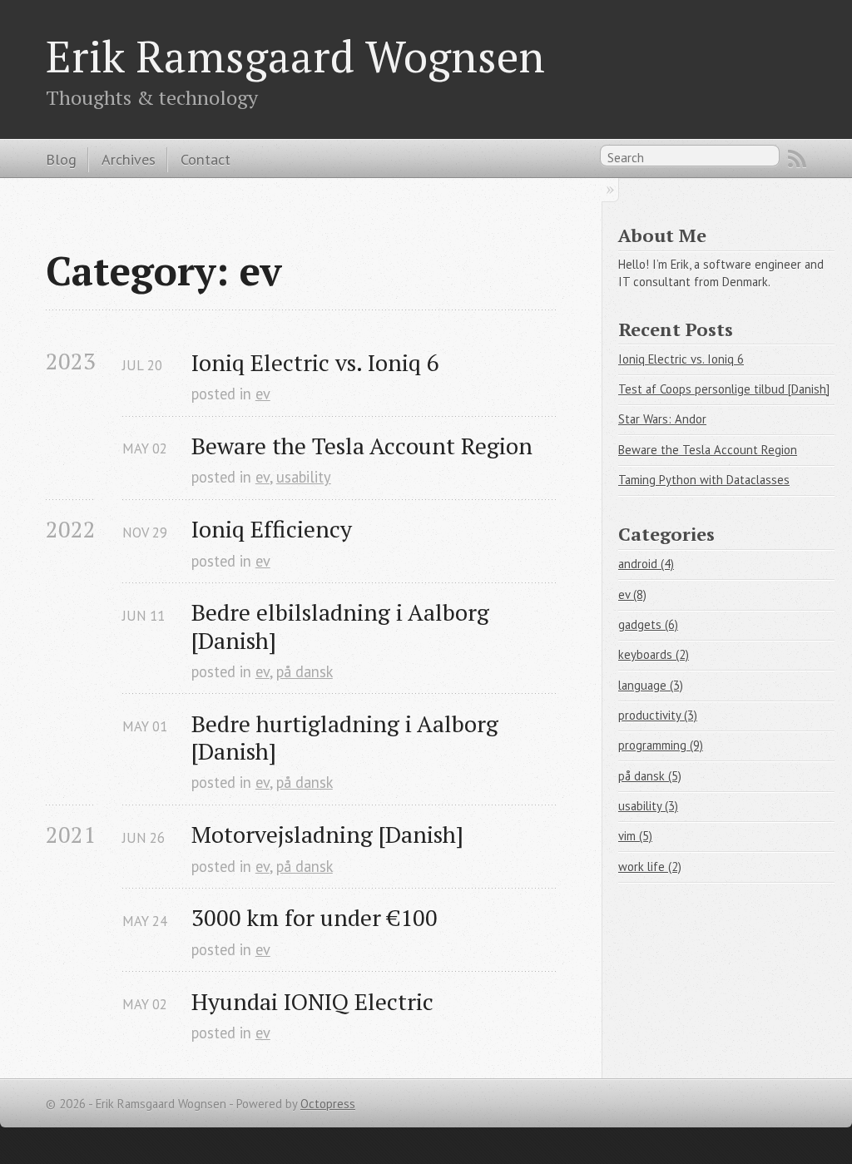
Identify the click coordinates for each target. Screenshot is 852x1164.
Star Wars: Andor (662, 419)
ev (262, 394)
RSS (797, 159)
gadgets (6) (648, 624)
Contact (205, 159)
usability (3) (648, 806)
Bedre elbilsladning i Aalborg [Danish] (343, 625)
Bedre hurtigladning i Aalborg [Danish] (347, 737)
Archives (129, 159)
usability (303, 477)
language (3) (650, 685)
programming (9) (660, 745)
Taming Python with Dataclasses (704, 480)
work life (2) (649, 866)
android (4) (646, 564)
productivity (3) (657, 715)
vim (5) (635, 836)
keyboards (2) (653, 654)
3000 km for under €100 (314, 917)
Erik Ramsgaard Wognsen (295, 56)
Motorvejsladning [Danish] (327, 834)
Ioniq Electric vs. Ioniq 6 (315, 362)
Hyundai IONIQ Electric (312, 1001)
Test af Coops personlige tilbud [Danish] (724, 389)
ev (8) (632, 594)
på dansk (304, 671)
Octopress (327, 1104)
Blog (61, 159)
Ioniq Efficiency (271, 528)
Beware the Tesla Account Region (361, 445)
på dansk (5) (649, 776)
